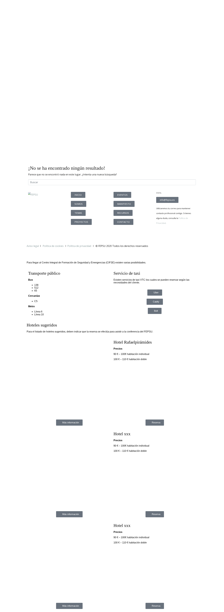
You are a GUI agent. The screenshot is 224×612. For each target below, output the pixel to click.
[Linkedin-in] (176, 233)
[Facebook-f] (160, 233)
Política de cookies (53, 246)
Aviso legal (33, 246)
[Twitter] (168, 233)
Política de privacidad (79, 246)
